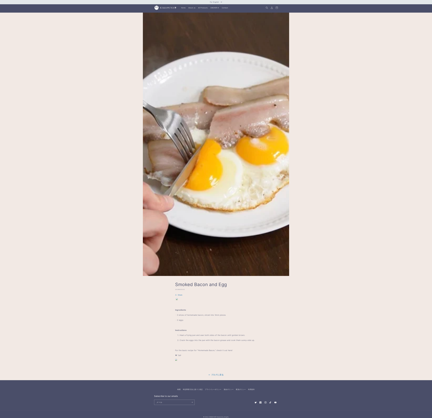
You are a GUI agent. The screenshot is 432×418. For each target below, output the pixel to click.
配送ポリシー (241, 389)
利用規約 (251, 389)
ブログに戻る (217, 375)
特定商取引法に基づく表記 (193, 389)
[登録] (192, 402)
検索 (179, 389)
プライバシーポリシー (213, 389)
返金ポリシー (229, 389)
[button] (266, 7)
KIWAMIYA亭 (212, 417)
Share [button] (180, 295)
